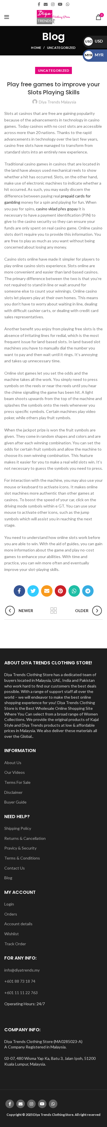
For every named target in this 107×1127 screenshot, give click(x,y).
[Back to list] (53, 610)
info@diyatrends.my (22, 970)
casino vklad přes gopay (57, 208)
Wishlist (11, 933)
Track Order (15, 943)
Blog (8, 877)
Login (9, 904)
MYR (94, 54)
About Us (12, 762)
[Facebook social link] (39, 4)
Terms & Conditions (22, 858)
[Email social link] (45, 4)
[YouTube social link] (60, 4)
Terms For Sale (17, 782)
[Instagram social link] (52, 4)
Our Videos (14, 772)
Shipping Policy (17, 828)
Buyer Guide (15, 802)
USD (94, 41)
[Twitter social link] (33, 591)
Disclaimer (13, 792)
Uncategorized (61, 47)
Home (36, 47)
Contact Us (14, 868)
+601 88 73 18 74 (19, 981)
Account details (18, 923)
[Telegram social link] (88, 591)
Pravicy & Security (20, 848)
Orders (10, 914)
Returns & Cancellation (25, 838)
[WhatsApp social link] (67, 4)
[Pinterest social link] (60, 591)
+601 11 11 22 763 (21, 992)
